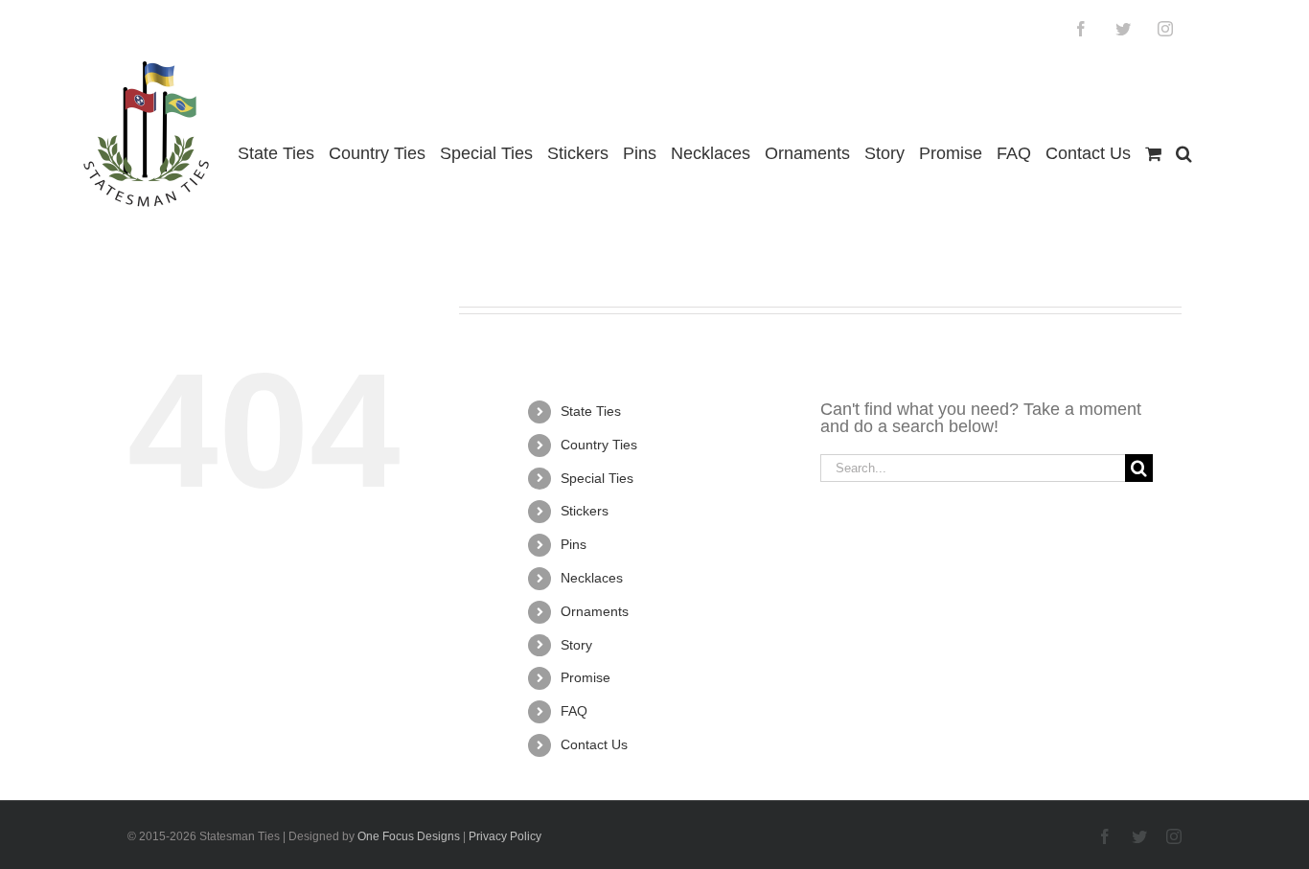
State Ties (591, 411)
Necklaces (592, 577)
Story (576, 644)
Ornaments (595, 611)
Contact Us (594, 744)
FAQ (574, 711)
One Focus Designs (408, 836)
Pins (573, 544)
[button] (1184, 154)
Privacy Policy (505, 836)
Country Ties (599, 444)
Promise (585, 677)
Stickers (585, 510)
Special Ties (597, 478)
